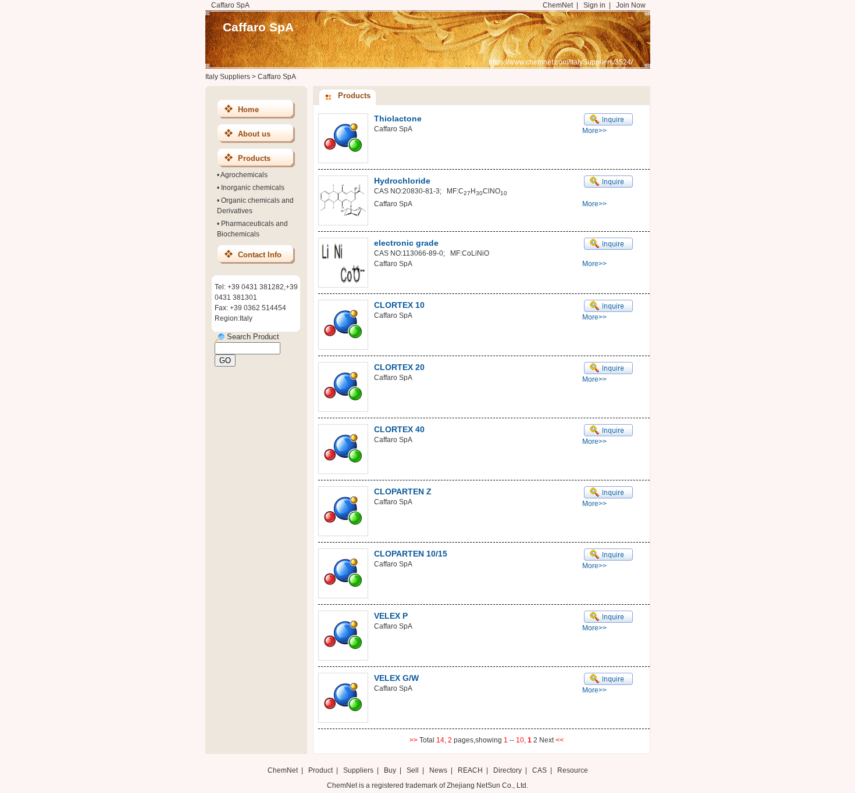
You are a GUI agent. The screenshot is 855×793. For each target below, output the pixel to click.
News (438, 770)
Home (248, 109)
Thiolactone (398, 118)
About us (254, 134)
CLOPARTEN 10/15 (410, 553)
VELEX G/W (396, 678)
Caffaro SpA (258, 27)
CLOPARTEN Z (403, 491)
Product (321, 770)
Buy (390, 770)
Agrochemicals (244, 175)
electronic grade (406, 242)
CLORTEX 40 (399, 429)
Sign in (594, 5)
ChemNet (558, 5)
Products (254, 158)
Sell (413, 770)
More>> (594, 131)
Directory (507, 770)
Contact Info (260, 254)
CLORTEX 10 (399, 305)
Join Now (631, 5)
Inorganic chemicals (252, 188)
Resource (572, 770)
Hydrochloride (402, 180)
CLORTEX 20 (399, 367)
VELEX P (391, 615)
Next (547, 740)
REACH (470, 770)
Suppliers (358, 770)
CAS (539, 770)
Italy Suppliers (227, 77)
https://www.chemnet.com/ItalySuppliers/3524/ (561, 62)
